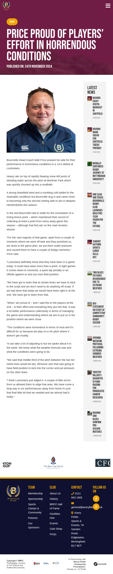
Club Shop (56, 528)
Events (54, 523)
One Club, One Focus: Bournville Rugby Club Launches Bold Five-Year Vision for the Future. (98, 210)
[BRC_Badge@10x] (6, 5)
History (54, 498)
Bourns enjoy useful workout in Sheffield (98, 105)
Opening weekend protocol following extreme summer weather (98, 347)
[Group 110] (100, 564)
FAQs (53, 534)
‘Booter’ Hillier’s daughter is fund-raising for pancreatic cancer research (98, 384)
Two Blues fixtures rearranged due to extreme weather (99, 280)
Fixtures (33, 517)
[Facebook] (96, 498)
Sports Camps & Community (34, 508)
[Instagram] (96, 506)
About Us (55, 493)
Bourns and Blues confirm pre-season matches (97, 422)
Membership (35, 493)
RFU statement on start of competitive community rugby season (99, 313)
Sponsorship (35, 498)
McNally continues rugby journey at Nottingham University (99, 171)
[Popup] (108, 6)
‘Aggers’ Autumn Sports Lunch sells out (97, 249)
